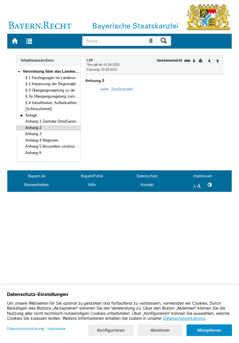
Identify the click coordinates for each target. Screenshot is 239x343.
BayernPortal (92, 176)
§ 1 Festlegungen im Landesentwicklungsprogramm (68, 78)
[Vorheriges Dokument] (209, 60)
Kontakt (147, 185)
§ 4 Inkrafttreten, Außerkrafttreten (53, 103)
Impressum (202, 176)
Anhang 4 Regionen (41, 140)
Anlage (31, 115)
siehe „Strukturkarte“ (117, 89)
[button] (18, 71)
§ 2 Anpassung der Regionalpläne (53, 84)
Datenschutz (147, 176)
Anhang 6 (33, 153)
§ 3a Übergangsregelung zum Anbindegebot (62, 96)
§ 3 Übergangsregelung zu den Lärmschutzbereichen (69, 90)
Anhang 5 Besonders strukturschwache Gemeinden (68, 146)
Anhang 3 (33, 134)
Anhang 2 (33, 128)
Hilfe (92, 185)
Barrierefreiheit (36, 185)
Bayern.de (36, 176)
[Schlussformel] (38, 109)
